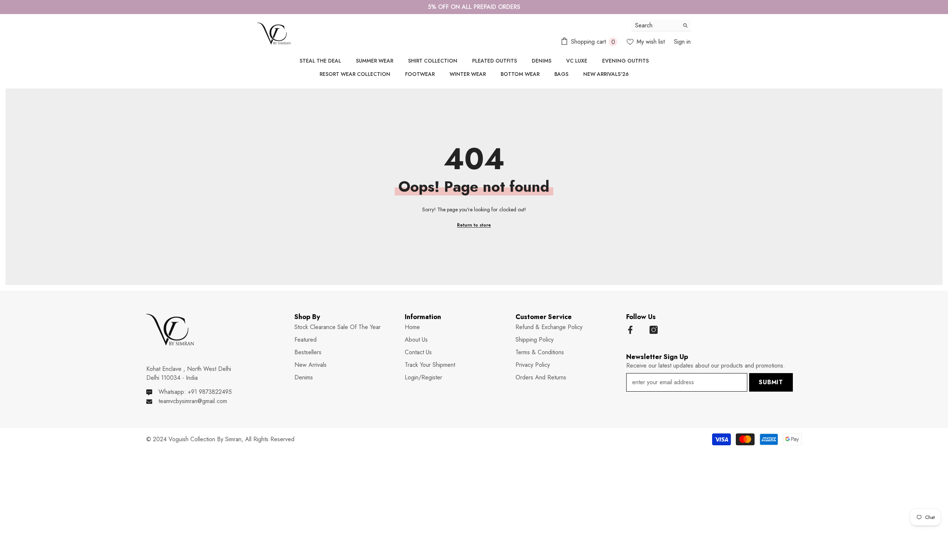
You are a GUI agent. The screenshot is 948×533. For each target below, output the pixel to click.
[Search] (661, 25)
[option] (474, 7)
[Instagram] (653, 330)
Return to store (474, 225)
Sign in (682, 41)
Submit (771, 382)
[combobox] (655, 25)
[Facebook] (630, 330)
